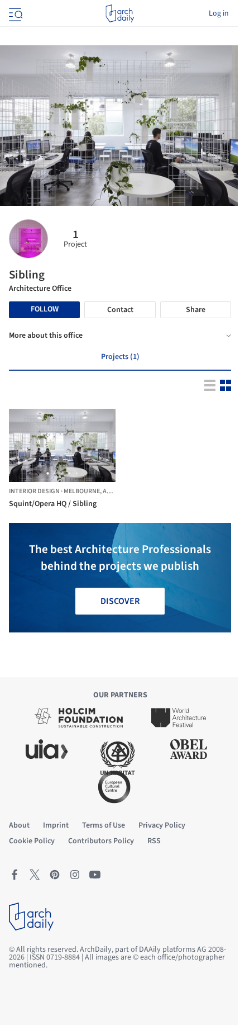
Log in (219, 13)
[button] (47, 473)
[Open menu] (14, 13)
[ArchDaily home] (119, 13)
